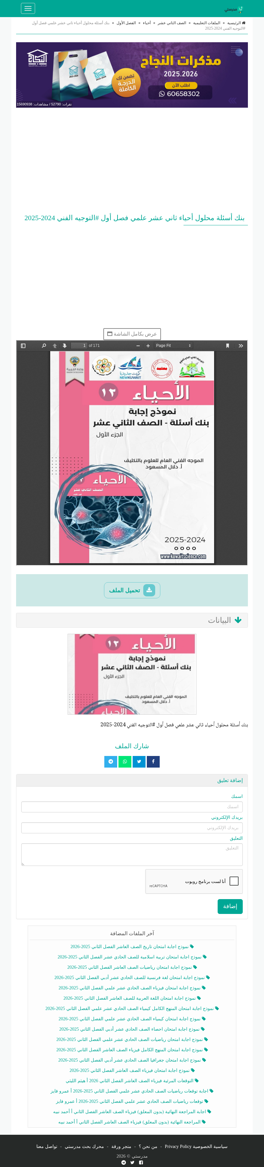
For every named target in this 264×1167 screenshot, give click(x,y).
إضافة (230, 906)
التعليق (236, 838)
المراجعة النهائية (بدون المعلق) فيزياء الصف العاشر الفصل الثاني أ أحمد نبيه (130, 1122)
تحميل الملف (125, 590)
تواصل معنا (46, 1146)
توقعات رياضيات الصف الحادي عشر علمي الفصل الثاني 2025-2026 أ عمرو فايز (130, 1101)
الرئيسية (234, 23)
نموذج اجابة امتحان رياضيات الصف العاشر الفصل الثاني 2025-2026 (130, 967)
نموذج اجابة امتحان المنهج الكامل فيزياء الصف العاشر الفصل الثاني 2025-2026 (130, 1049)
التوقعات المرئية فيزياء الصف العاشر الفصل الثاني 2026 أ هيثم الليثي (130, 1080)
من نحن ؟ (148, 1146)
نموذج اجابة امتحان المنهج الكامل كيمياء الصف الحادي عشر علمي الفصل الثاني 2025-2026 (130, 1008)
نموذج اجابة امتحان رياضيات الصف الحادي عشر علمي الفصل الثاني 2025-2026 (130, 1039)
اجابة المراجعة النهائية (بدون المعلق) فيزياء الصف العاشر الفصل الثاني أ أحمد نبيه (130, 1111)
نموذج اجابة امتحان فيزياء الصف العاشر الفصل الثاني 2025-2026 (130, 1070)
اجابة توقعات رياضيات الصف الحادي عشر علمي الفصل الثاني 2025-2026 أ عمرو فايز (130, 1091)
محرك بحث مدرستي (84, 1146)
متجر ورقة (121, 1146)
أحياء (147, 23)
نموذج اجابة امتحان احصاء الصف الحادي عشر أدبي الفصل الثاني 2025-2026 (130, 1029)
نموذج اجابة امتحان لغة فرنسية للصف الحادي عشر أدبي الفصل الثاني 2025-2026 (130, 977)
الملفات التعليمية (206, 23)
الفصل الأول (126, 23)
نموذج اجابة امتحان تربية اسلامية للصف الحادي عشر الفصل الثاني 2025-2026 (130, 957)
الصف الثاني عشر (172, 23)
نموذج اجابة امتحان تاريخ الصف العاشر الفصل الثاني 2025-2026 (130, 946)
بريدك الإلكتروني (227, 817)
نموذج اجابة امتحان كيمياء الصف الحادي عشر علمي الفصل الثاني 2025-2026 (130, 1018)
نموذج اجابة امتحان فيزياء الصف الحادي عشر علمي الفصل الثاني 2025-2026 (130, 988)
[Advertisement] (132, 159)
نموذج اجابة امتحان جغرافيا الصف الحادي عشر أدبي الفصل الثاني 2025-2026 (130, 1060)
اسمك (237, 796)
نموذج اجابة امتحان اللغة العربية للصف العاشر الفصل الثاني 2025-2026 (130, 998)
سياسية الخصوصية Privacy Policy (196, 1146)
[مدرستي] (235, 8)
